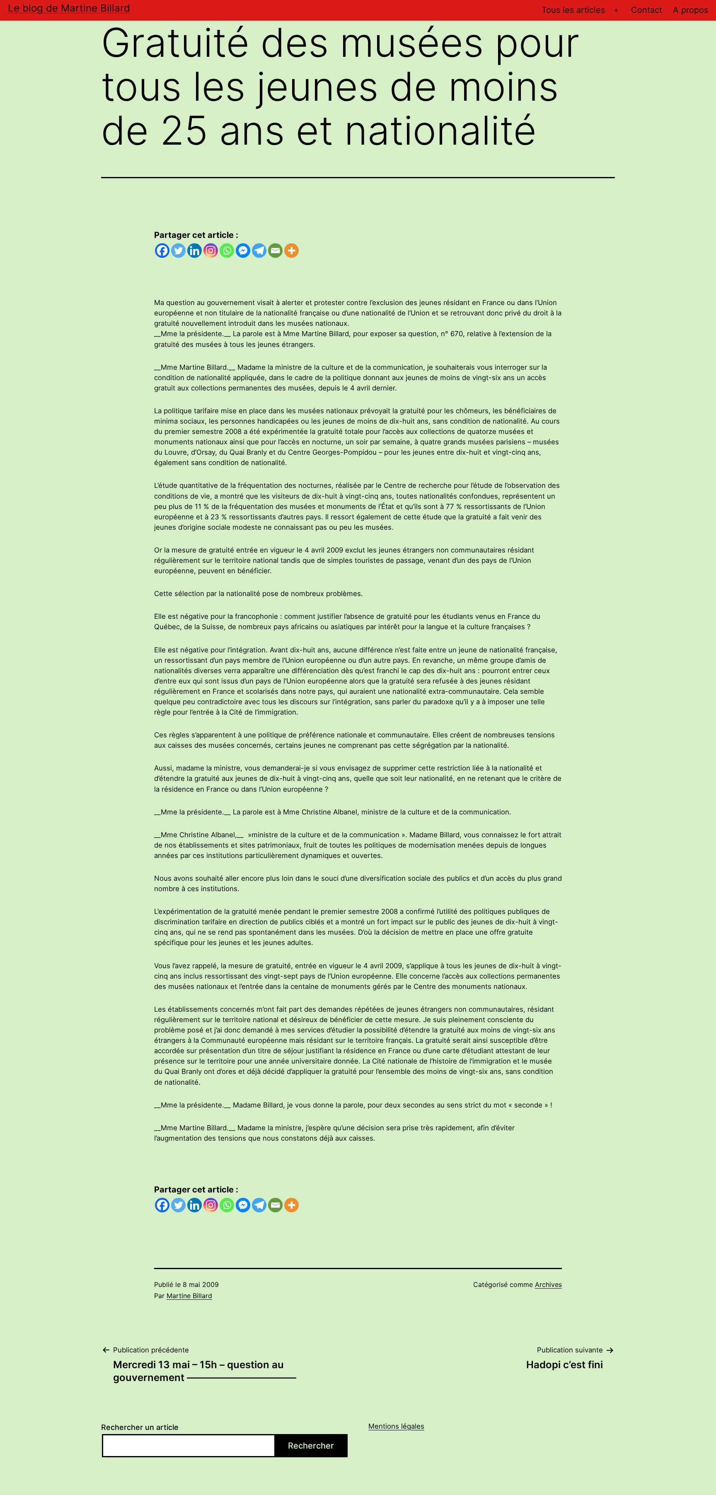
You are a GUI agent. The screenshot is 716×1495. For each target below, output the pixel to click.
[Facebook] (162, 250)
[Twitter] (178, 250)
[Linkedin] (194, 250)
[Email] (275, 250)
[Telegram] (259, 250)
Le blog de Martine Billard (69, 8)
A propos (690, 10)
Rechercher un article (140, 1427)
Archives (548, 1284)
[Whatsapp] (227, 250)
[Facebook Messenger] (243, 250)
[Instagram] (210, 250)
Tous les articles (573, 10)
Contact (646, 10)
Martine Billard (189, 1295)
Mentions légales (396, 1426)
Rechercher (311, 1446)
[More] (291, 250)
